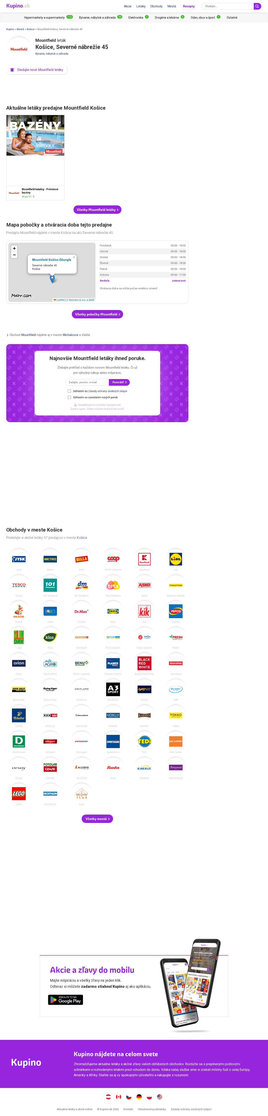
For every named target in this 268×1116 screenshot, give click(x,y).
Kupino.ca (119, 1097)
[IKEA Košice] (113, 612)
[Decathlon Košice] (50, 794)
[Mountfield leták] (15, 193)
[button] (37, 69)
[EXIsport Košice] (50, 742)
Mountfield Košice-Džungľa (51, 260)
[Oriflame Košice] (82, 690)
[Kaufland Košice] (144, 560)
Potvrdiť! (118, 382)
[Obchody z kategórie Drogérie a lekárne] (169, 17)
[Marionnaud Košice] (176, 768)
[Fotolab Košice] (50, 768)
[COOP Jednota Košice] (113, 560)
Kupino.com (160, 1097)
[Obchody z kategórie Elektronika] (139, 17)
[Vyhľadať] (257, 6)
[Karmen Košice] (144, 716)
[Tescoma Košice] (176, 664)
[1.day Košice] (19, 638)
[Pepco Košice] (176, 612)
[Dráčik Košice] (19, 612)
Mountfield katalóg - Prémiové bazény (35, 157)
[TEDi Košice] (144, 742)
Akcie (127, 6)
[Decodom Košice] (82, 716)
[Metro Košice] (50, 560)
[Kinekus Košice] (144, 768)
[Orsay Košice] (19, 768)
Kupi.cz (129, 1097)
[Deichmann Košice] (19, 742)
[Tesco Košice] (19, 586)
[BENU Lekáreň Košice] (82, 664)
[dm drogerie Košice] (82, 586)
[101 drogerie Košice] (50, 586)
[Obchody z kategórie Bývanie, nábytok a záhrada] (100, 17)
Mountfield (28, 335)
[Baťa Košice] (113, 768)
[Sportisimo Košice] (113, 742)
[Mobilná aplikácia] (65, 1000)
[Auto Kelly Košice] (19, 690)
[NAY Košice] (176, 690)
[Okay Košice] (50, 612)
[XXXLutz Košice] (50, 716)
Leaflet (60, 299)
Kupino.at (108, 1097)
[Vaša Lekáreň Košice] (144, 638)
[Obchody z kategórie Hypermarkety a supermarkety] (48, 17)
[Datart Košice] (144, 690)
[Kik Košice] (144, 612)
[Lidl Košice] (176, 560)
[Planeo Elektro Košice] (113, 664)
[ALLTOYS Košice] (82, 768)
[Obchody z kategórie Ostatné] (232, 17)
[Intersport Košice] (82, 742)
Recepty (189, 6)
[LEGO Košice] (19, 794)
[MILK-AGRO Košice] (50, 664)
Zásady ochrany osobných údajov (107, 391)
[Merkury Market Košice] (176, 586)
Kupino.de (139, 1097)
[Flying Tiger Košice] (50, 690)
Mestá (171, 6)
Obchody (156, 6)
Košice (31, 29)
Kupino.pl (149, 1097)
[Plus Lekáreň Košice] (113, 638)
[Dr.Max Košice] (82, 612)
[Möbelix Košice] (113, 716)
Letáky (141, 6)
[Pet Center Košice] (176, 742)
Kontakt (128, 1109)
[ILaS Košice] (82, 794)
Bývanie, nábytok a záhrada (51, 53)
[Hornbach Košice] (82, 638)
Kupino (10, 29)
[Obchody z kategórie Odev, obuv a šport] (205, 17)
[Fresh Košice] (176, 638)
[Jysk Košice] (19, 560)
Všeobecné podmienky (152, 1109)
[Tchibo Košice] (19, 716)
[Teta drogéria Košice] (113, 586)
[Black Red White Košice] (144, 664)
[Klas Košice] (50, 638)
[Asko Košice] (144, 586)
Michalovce (70, 335)
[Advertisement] (97, 88)
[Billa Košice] (82, 560)
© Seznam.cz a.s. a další (80, 299)
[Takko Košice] (176, 716)
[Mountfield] (18, 49)
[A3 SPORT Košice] (113, 690)
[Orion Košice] (19, 664)
